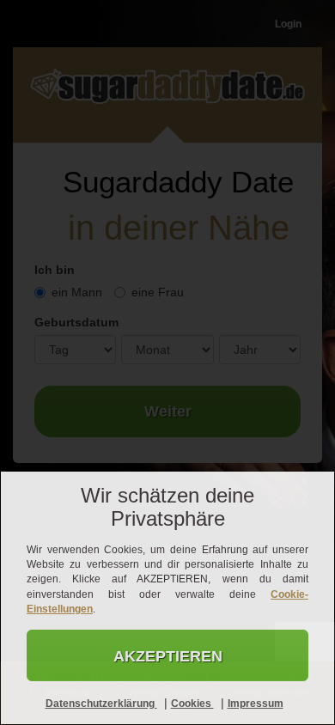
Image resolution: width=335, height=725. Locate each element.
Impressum (255, 704)
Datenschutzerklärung (101, 704)
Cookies (192, 704)
